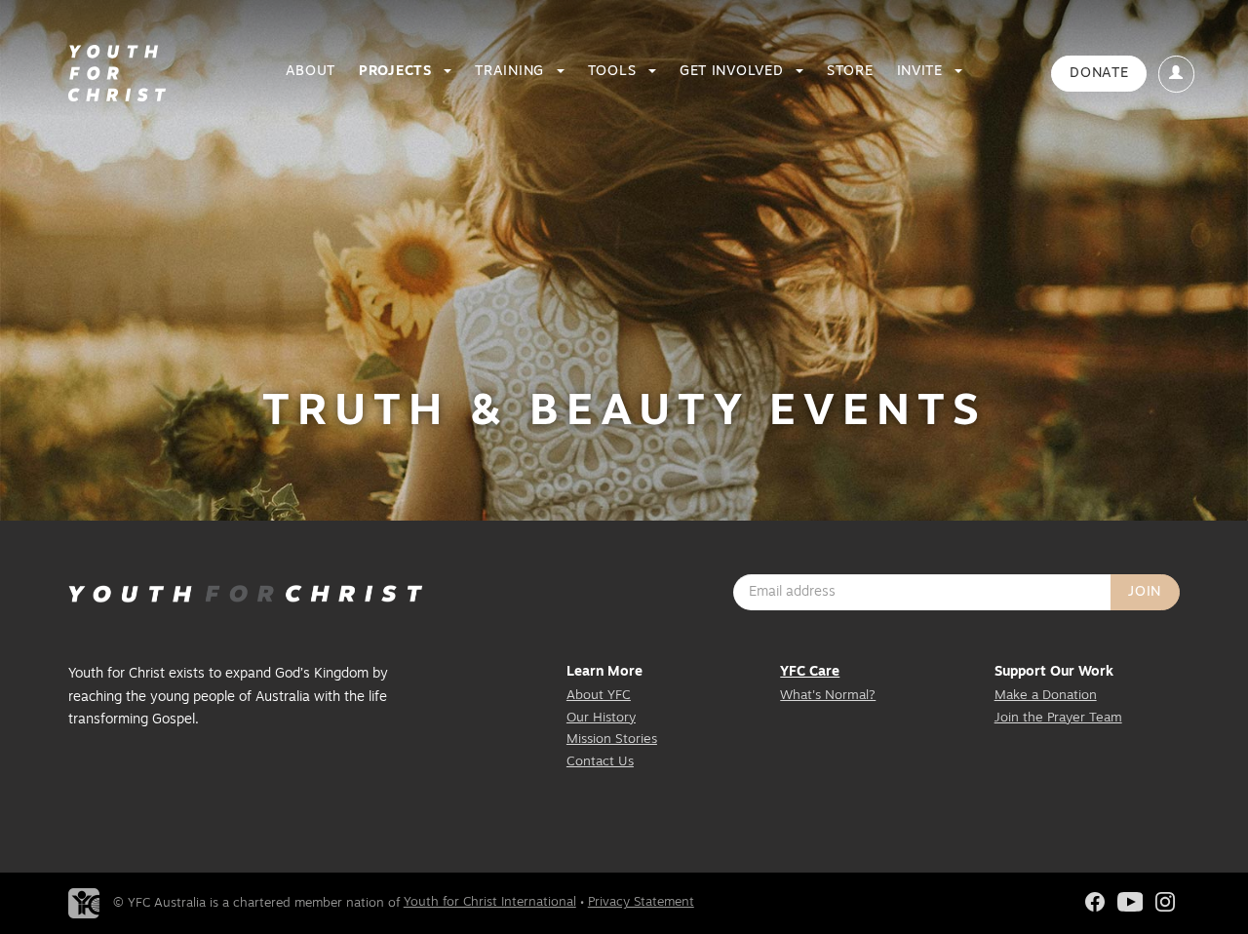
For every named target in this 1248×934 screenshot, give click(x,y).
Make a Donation (1045, 695)
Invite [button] (922, 71)
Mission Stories (611, 739)
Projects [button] (397, 71)
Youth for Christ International (490, 902)
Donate (1099, 73)
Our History (601, 718)
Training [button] (511, 71)
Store (850, 71)
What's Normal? (828, 695)
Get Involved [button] (734, 71)
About (311, 71)
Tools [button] (614, 71)
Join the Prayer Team (1058, 718)
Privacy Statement (641, 902)
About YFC (598, 695)
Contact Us (600, 762)
